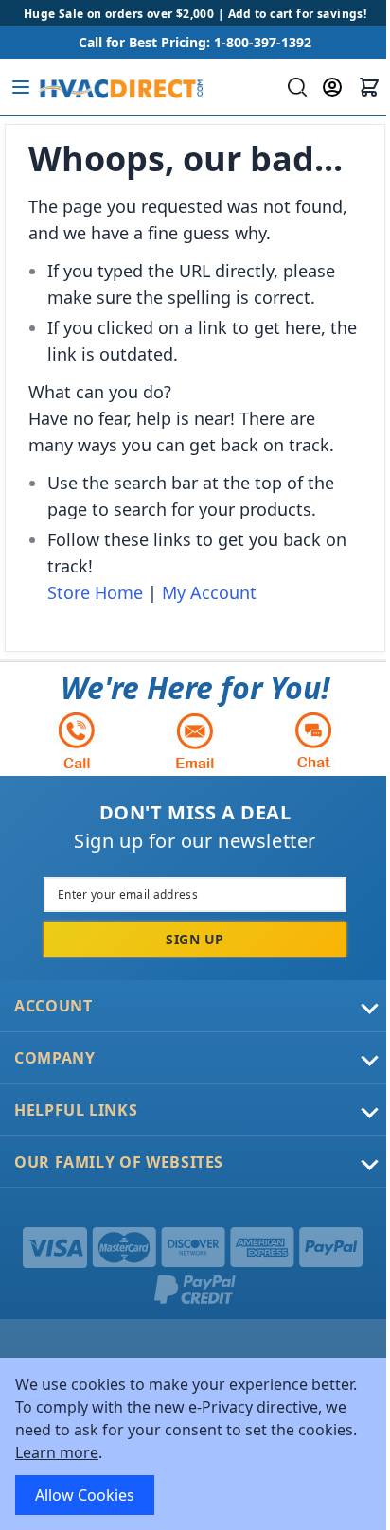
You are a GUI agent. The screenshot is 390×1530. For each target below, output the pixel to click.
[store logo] (120, 87)
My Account (209, 592)
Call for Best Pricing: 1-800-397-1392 (195, 42)
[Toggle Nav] (20, 87)
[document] (195, 1444)
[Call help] (76, 740)
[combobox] (295, 87)
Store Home (95, 592)
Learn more (56, 1452)
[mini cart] (369, 87)
